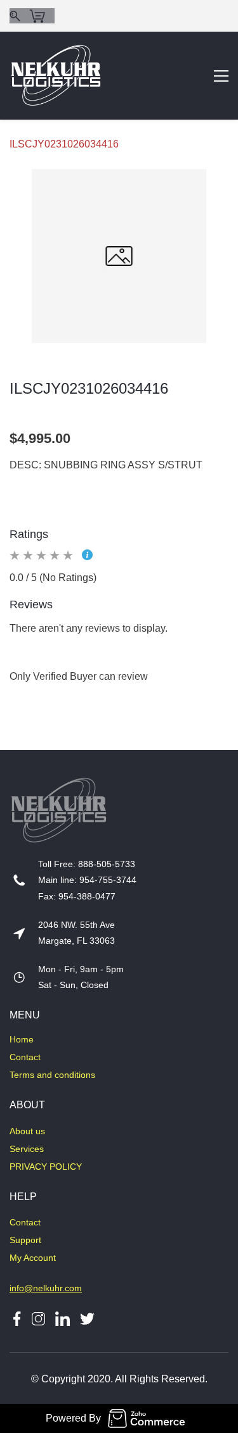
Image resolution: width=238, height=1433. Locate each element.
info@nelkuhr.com (46, 1288)
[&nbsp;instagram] (38, 1318)
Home (22, 1039)
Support (25, 1240)
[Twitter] (82, 1318)
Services (27, 1149)
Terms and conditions (52, 1075)
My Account (33, 1258)
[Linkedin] (62, 1318)
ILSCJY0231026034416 (64, 144)
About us (27, 1131)
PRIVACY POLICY (46, 1166)
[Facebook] (17, 1318)
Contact (25, 1057)
